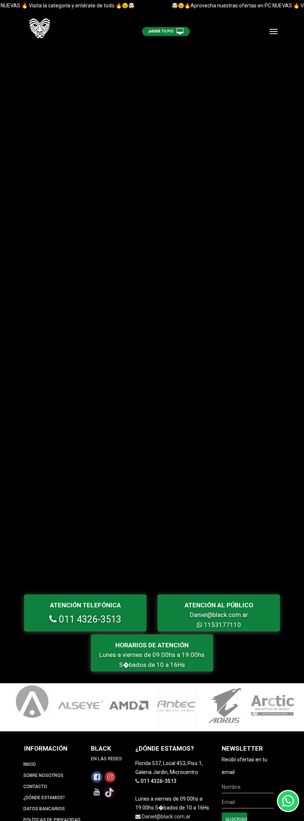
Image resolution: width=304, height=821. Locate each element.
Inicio (29, 764)
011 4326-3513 (89, 619)
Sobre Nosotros (43, 775)
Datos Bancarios (44, 808)
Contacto (35, 786)
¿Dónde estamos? (44, 797)
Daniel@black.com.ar (219, 614)
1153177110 (221, 624)
